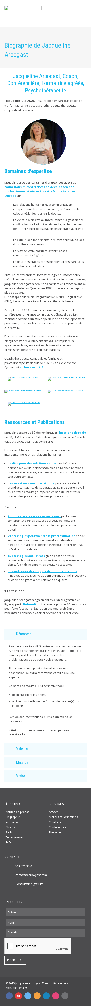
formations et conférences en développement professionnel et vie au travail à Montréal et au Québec (39, 191)
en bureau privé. (31, 367)
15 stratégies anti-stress (26, 556)
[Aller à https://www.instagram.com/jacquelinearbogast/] (55, 995)
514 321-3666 (23, 866)
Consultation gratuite (29, 884)
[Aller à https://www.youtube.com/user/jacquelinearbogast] (18, 995)
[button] (45, 634)
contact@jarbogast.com (31, 875)
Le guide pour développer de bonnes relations (42, 571)
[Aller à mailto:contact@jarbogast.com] (64, 995)
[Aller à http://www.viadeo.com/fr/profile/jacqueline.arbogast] (37, 995)
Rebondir (30, 604)
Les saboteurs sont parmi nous (31, 483)
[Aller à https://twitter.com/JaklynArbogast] (27, 995)
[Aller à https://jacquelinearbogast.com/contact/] (11, 884)
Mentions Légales (16, 988)
